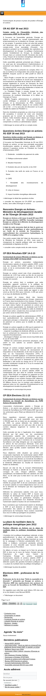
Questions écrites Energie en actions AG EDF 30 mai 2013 (22, 132)
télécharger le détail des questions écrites (19, 198)
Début (5, 603)
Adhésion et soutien (11, 625)
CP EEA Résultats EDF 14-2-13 (19, 253)
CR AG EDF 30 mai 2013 (15, 28)
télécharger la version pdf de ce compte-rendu (20, 125)
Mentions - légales (10, 623)
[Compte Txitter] (23, 5)
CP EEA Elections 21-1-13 (16, 395)
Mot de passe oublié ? (12, 687)
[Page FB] (23, 2)
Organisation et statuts (12, 615)
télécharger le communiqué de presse (17, 389)
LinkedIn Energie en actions (14, 621)
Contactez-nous (10, 613)
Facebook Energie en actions (14, 619)
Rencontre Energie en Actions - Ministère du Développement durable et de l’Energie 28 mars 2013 (22, 212)
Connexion (7, 683)
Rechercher (8, 617)
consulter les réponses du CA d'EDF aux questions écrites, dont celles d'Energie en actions (23, 202)
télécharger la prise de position (15, 567)
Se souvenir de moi (10, 680)
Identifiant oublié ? (11, 685)
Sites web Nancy (26, 694)
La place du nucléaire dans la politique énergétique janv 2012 (19, 523)
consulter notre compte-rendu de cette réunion (20, 247)
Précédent (12, 603)
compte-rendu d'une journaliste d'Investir (20, 47)
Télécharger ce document (13, 595)
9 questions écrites (21, 43)
